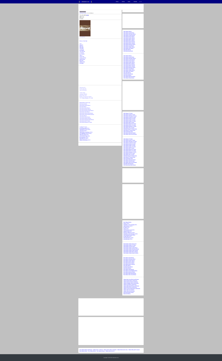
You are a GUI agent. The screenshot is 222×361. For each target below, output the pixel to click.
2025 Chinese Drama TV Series (129, 144)
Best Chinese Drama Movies (85, 107)
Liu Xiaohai (82, 50)
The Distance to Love (84, 129)
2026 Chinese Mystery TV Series (129, 125)
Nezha (124, 228)
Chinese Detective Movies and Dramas (130, 281)
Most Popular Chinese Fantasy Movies (130, 250)
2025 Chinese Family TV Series (129, 145)
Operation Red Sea (127, 237)
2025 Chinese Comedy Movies (129, 59)
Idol (92, 97)
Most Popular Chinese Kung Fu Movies (130, 252)
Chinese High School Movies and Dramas (131, 285)
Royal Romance (83, 137)
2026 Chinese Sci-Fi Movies (128, 45)
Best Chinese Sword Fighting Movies (130, 270)
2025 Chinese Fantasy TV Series (129, 146)
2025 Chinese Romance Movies (129, 67)
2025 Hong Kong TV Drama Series (130, 155)
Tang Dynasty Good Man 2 (85, 132)
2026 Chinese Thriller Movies (129, 47)
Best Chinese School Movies (128, 269)
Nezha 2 (125, 223)
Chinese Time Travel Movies (128, 289)
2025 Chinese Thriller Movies (129, 70)
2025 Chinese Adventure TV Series (130, 141)
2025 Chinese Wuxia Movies (128, 77)
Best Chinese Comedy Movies (129, 260)
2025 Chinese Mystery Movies (129, 66)
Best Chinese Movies (83, 103)
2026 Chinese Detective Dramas (129, 132)
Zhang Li (81, 44)
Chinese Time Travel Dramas (129, 291)
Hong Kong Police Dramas (128, 292)
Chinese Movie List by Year (122, 349)
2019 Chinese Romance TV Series (86, 122)
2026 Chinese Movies (127, 31)
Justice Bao (82, 130)
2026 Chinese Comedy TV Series (129, 117)
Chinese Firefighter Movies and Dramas (131, 283)
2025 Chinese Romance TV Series (129, 151)
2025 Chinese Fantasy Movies (129, 62)
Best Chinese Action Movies (128, 257)
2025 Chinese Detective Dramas (129, 159)
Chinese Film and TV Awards (134, 349)
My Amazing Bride (83, 128)
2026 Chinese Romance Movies (129, 44)
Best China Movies (83, 106)
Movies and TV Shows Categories (110, 349)
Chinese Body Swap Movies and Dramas (131, 279)
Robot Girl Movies (127, 293)
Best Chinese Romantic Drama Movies (86, 110)
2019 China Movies (83, 115)
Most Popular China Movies (85, 111)
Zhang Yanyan (82, 59)
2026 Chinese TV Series (127, 113)
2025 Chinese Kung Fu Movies (129, 64)
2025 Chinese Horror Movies (129, 63)
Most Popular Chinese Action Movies (130, 247)
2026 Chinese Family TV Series (129, 119)
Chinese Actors (96, 349)
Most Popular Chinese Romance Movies (87, 114)
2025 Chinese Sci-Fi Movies (128, 68)
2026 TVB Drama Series (128, 131)
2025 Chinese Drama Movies (128, 60)
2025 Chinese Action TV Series (129, 140)
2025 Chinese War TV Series (128, 154)
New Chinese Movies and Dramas (86, 349)
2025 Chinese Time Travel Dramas (130, 162)
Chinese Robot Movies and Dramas (130, 287)
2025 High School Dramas (128, 163)
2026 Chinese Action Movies (128, 32)
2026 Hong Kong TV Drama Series (130, 128)
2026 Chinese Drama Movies (128, 36)
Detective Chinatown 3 (127, 232)
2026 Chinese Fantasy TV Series (129, 121)
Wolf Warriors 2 (126, 226)
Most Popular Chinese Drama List (129, 243)
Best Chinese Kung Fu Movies (129, 264)
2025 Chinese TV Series (127, 138)
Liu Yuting (81, 63)
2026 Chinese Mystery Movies (129, 43)
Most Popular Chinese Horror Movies (130, 251)
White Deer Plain (83, 134)
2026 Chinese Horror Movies (129, 40)
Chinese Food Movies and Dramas (129, 284)
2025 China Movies (127, 72)
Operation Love (83, 138)
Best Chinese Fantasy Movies (128, 261)
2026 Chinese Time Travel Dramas (130, 134)
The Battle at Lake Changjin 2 (129, 233)
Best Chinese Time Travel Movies (129, 274)
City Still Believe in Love (84, 133)
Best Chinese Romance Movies (85, 109)
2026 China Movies (127, 49)
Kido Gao (81, 46)
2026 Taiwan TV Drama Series (129, 130)
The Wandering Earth (127, 229)
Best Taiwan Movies (127, 268)
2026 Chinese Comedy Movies (129, 35)
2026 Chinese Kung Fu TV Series (129, 123)
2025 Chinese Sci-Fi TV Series (129, 153)
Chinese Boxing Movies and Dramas (130, 280)
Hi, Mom (125, 227)
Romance (87, 97)
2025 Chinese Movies (127, 55)
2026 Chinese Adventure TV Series (130, 115)
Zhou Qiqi (81, 47)
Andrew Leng (82, 61)
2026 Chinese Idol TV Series (128, 122)
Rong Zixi (81, 60)
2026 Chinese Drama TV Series (129, 118)
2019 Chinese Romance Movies (85, 118)
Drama (83, 97)
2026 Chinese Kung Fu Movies (129, 41)
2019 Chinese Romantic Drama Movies (87, 119)
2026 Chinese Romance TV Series (129, 126)
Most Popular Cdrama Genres (129, 246)
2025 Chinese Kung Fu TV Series (129, 149)
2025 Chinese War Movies (128, 71)
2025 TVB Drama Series (128, 158)
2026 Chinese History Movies (129, 39)
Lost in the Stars (126, 239)
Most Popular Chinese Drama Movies (86, 113)
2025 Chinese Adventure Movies (129, 58)
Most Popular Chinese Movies (85, 105)
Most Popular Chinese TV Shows (129, 245)
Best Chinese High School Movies (129, 273)
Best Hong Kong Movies (128, 266)
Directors (101, 349)
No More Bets (126, 236)
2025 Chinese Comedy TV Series (129, 142)
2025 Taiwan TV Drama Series (129, 157)
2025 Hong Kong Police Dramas (129, 164)
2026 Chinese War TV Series (128, 127)
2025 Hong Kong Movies (128, 73)
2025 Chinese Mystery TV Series (129, 150)
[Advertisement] (106, 7)
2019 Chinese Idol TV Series (85, 120)
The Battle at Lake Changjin (128, 224)
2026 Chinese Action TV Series (129, 114)
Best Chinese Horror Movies (128, 262)
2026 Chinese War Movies (128, 48)
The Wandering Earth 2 (127, 235)
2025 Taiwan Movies (127, 75)
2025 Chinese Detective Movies (129, 76)
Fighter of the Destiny (84, 139)
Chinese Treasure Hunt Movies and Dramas (131, 288)
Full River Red (126, 231)
